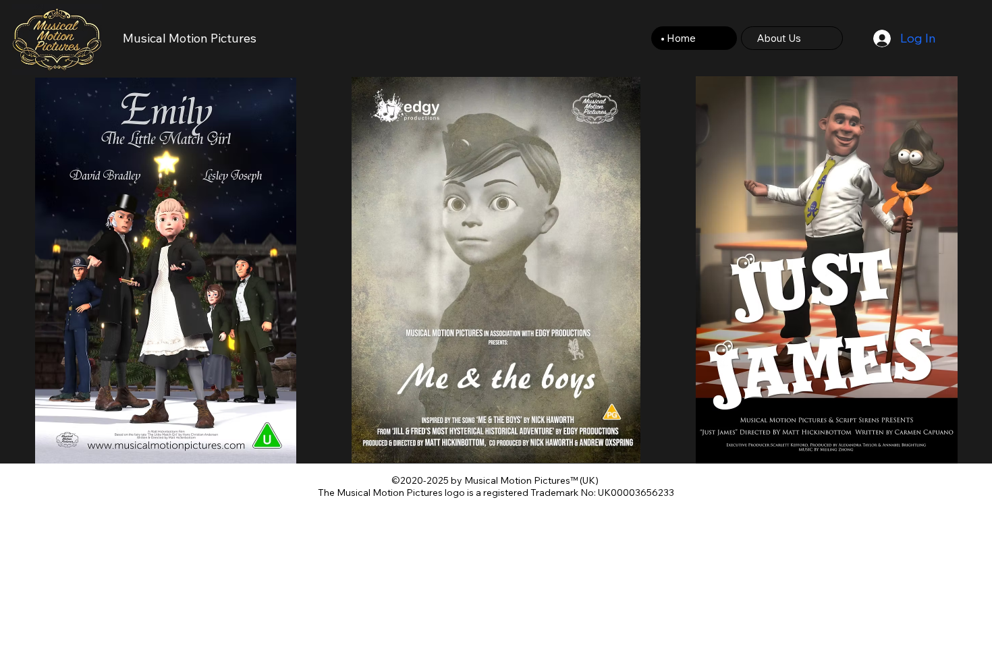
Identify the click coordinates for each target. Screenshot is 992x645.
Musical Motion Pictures (189, 38)
